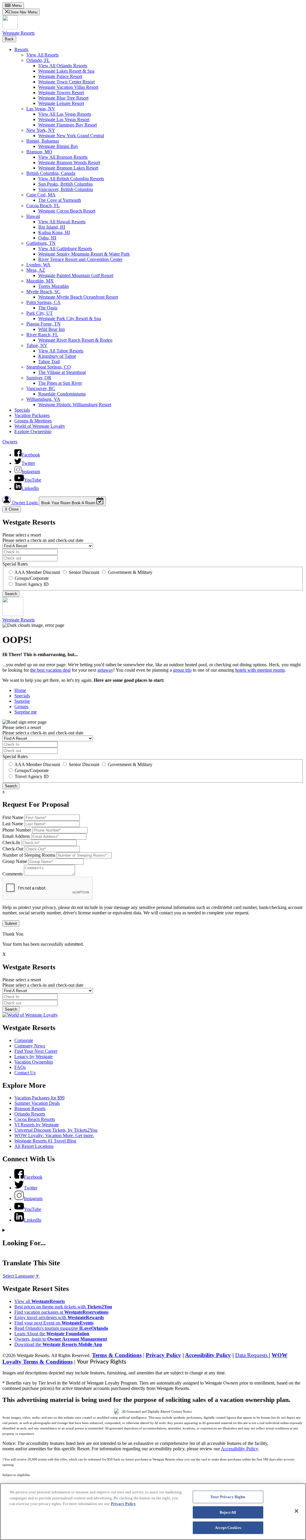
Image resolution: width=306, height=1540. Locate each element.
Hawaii (33, 216)
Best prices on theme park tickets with (63, 1306)
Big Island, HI (51, 227)
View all (39, 1301)
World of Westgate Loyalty (39, 426)
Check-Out (12, 848)
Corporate (23, 1040)
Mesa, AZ (35, 270)
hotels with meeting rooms (260, 670)
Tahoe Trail (49, 361)
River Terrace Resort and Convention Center (80, 259)
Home (20, 690)
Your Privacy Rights (101, 1362)
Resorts (21, 49)
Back (9, 39)
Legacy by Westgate (33, 1056)
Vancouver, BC (40, 388)
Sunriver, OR (38, 377)
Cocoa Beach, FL (43, 205)
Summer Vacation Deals (37, 1103)
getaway (105, 670)
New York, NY (40, 130)
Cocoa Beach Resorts (34, 1119)
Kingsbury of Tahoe (57, 356)
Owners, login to (60, 1339)
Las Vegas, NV (40, 108)
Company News (29, 1045)
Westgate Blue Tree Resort (63, 97)
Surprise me (25, 711)
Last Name (12, 823)
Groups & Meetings (33, 420)
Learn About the (51, 1333)
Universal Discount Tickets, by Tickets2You (55, 1130)
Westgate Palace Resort (60, 76)
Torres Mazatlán (53, 286)
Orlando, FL (38, 60)
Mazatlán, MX (40, 280)
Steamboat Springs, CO (48, 366)
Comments (12, 873)
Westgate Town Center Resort (66, 81)
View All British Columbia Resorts (71, 178)
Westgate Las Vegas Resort (63, 119)
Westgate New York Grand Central (71, 135)
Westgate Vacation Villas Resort (68, 87)
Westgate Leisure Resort (61, 103)
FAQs (20, 1067)
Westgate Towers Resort (61, 92)
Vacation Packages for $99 (39, 1097)
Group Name (14, 861)
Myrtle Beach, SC (43, 291)
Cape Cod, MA (41, 194)
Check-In (11, 842)
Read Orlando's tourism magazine (61, 1328)
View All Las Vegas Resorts (64, 114)
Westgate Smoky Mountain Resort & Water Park (84, 253)
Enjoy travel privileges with (59, 1317)
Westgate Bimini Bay (58, 146)
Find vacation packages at (61, 1312)
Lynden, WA (38, 264)
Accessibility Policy (208, 1355)
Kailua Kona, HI (54, 232)
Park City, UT (39, 313)
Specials (22, 409)
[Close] (296, 1511)
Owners (9, 441)
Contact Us (25, 1072)
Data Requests (252, 1355)
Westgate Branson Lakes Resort (68, 167)
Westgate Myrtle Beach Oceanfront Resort (78, 297)
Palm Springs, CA (43, 302)
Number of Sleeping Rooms (28, 855)
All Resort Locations (33, 1146)
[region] (153, 1511)
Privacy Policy (163, 1355)
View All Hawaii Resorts (61, 221)
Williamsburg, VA (43, 399)
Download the (58, 1344)
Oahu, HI (47, 237)
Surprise (22, 701)
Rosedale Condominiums (62, 393)
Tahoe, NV (37, 345)
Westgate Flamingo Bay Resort (67, 124)
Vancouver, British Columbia (65, 189)
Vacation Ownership (33, 1061)
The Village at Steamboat (62, 372)
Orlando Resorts (29, 1113)
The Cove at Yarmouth (59, 200)
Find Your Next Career (35, 1051)
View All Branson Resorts (63, 157)
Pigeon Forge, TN (43, 323)
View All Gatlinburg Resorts (65, 248)
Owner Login (25, 502)
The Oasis (47, 307)
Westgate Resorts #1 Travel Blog (45, 1140)
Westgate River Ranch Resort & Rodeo (75, 340)
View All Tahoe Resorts (60, 350)
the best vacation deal (50, 670)
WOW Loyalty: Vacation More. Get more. (54, 1135)
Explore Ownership (32, 431)
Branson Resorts (29, 1108)
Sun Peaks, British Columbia (65, 184)
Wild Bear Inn (51, 329)
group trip (182, 670)
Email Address (16, 836)
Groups (21, 706)
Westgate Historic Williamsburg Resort (74, 404)
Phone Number (16, 829)
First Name (12, 817)
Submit (11, 923)
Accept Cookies (228, 1527)
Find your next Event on (54, 1322)
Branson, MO (39, 151)
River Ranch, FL (42, 334)
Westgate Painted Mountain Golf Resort (75, 275)
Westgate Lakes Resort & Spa (66, 71)
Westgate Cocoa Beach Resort (66, 210)
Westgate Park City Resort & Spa (69, 318)
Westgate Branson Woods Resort (69, 162)
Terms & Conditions (117, 1355)
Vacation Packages (32, 415)
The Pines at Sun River (60, 383)
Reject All (228, 1512)
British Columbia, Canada (50, 173)
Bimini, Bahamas (42, 140)
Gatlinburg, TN (41, 243)
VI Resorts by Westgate (36, 1124)
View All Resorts (42, 54)
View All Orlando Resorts (62, 65)
